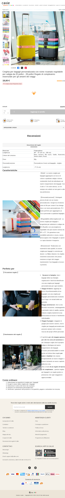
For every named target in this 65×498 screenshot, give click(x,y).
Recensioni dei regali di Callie (11, 441)
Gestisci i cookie (20, 495)
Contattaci (5, 424)
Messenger (6, 449)
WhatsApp (5, 453)
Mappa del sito (7, 434)
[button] (63, 37)
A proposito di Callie (8, 421)
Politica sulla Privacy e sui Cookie (36, 410)
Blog (4, 431)
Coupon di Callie (7, 438)
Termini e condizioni (8, 427)
